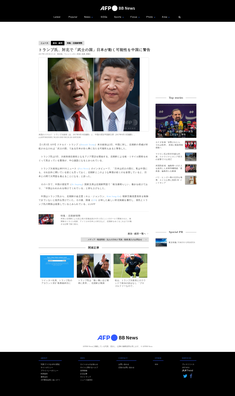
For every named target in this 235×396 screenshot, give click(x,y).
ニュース (44, 43)
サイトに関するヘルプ (89, 367)
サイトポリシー (47, 367)
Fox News (84, 168)
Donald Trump (88, 145)
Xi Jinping (77, 184)
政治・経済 (57, 43)
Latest (57, 16)
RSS (156, 364)
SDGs (104, 16)
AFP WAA (185, 367)
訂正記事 (83, 374)
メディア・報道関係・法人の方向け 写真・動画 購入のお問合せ (117, 239)
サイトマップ (85, 377)
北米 (83, 54)
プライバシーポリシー (49, 371)
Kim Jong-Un (113, 196)
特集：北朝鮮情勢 (74, 43)
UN (94, 200)
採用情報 (83, 371)
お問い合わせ (123, 364)
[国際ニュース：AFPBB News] (117, 8)
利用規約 (44, 374)
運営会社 (44, 377)
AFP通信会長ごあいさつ (50, 380)
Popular (73, 16)
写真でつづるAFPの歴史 (50, 364)
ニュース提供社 (86, 380)
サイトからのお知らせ (89, 364)
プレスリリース (188, 364)
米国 (88, 54)
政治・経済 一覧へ (138, 233)
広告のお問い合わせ (126, 367)
